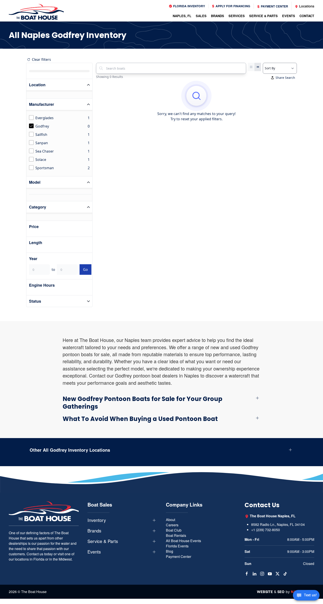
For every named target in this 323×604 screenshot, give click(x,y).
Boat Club (173, 530)
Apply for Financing (232, 6)
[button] (161, 403)
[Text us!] (306, 595)
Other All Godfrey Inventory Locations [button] (70, 450)
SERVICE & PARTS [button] (263, 16)
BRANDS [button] (217, 16)
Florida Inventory (188, 6)
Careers (172, 524)
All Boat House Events (183, 540)
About (170, 519)
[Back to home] (36, 12)
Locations (306, 6)
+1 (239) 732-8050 (265, 529)
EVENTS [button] (288, 16)
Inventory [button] (96, 520)
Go (85, 269)
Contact (306, 16)
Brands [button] (94, 531)
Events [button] (94, 552)
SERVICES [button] (237, 16)
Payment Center (274, 6)
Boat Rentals (176, 535)
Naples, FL (182, 16)
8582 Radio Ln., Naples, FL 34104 (278, 524)
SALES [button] (201, 16)
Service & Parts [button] (102, 541)
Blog (169, 551)
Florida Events (177, 545)
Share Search (285, 78)
